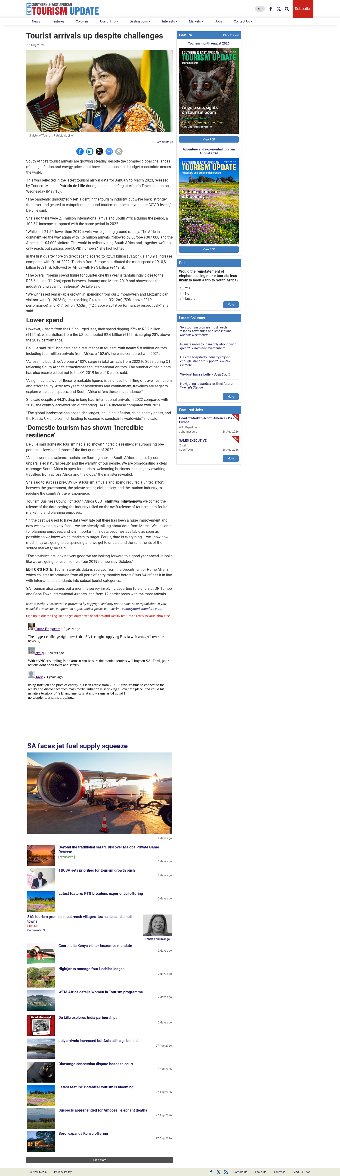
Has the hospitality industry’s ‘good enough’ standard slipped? (205, 359)
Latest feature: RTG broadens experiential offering (101, 893)
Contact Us (242, 21)
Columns (82, 21)
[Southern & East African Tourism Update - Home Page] (62, 8)
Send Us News (301, 1172)
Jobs (218, 21)
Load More (99, 1160)
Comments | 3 (164, 142)
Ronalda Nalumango (157, 939)
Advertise (279, 1172)
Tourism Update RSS (226, 1172)
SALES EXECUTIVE (193, 440)
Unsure (190, 298)
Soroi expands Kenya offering (83, 1133)
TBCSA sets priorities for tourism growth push (97, 870)
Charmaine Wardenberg (209, 348)
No (187, 293)
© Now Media (38, 1172)
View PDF (209, 139)
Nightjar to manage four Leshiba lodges (91, 969)
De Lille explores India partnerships (88, 1017)
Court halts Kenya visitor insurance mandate (95, 945)
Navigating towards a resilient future (206, 384)
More (231, 396)
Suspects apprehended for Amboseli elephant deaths (103, 1110)
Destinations (139, 21)
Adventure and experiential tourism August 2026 (209, 151)
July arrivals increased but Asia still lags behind (98, 1041)
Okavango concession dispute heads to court (96, 1064)
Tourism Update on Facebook (211, 1172)
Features (58, 21)
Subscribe (303, 8)
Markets (195, 21)
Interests (168, 21)
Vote (231, 304)
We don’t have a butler (196, 374)
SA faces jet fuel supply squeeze (77, 746)
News (36, 21)
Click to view (231, 35)
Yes (187, 288)
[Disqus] (99, 679)
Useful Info (108, 21)
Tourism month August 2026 (208, 43)
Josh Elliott (222, 374)
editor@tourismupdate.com (141, 609)
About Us (260, 1172)
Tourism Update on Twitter (218, 1172)
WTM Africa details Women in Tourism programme (101, 992)
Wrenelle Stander (192, 387)
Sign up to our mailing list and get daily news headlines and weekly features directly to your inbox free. (98, 616)
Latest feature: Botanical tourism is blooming (96, 1087)
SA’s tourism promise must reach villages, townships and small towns (206, 329)
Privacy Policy (63, 1172)
